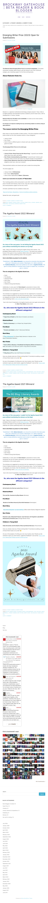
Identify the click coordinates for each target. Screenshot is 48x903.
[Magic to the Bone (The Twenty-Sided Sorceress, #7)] (40, 766)
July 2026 (5, 823)
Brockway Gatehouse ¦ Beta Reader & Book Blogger (24, 7)
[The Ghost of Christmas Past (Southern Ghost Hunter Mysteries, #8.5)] (16, 771)
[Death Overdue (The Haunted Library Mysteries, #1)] (35, 740)
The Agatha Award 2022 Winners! (19, 213)
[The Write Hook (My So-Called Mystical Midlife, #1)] (21, 743)
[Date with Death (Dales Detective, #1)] (11, 747)
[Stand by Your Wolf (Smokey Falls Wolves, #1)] (38, 775)
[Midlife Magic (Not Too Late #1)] (33, 740)
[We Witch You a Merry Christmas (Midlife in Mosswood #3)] (16, 751)
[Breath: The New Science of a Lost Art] (28, 736)
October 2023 (6, 828)
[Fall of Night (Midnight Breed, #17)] (16, 762)
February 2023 (6, 834)
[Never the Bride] (43, 740)
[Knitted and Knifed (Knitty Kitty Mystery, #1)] (9, 740)
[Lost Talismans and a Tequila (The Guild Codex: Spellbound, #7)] (4, 751)
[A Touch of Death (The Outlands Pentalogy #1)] (23, 775)
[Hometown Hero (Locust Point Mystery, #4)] (23, 741)
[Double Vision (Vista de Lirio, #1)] (31, 740)
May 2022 (5, 845)
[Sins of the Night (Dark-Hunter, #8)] (9, 775)
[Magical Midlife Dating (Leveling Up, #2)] (13, 766)
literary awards (35, 202)
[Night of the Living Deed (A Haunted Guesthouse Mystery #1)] (35, 736)
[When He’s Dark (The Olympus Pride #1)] (13, 758)
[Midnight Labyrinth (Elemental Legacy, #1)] (11, 762)
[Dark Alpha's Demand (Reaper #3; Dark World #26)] (43, 774)
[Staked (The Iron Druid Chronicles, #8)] (23, 771)
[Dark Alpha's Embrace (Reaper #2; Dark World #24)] (9, 778)
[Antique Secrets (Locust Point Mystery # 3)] (28, 740)
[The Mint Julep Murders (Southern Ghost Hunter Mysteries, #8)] (18, 778)
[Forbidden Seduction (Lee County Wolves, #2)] (35, 775)
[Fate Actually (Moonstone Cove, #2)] (35, 747)
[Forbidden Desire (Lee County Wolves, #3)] (33, 775)
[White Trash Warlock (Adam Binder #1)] (18, 766)
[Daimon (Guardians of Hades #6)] (4, 775)
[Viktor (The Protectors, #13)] (26, 751)
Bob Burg (5, 643)
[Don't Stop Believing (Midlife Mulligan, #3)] (28, 758)
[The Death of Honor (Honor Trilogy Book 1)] (16, 767)
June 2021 (5, 870)
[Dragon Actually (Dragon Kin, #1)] (21, 766)
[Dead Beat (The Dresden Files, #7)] (21, 770)
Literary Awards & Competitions (15, 200)
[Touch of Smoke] (26, 779)
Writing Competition (20, 203)
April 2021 (5, 874)
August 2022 (6, 839)
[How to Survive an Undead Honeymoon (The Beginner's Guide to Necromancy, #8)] (40, 771)
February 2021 (6, 879)
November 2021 (6, 859)
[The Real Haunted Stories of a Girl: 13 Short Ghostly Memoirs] (35, 767)
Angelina (8, 693)
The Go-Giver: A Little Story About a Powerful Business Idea (11, 640)
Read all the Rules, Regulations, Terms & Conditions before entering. (20, 192)
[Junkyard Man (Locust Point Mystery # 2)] (11, 743)
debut (18, 202)
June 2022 (5, 843)
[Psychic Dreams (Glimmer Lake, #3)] (31, 766)
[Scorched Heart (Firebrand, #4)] (33, 743)
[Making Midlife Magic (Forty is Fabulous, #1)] (16, 737)
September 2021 (7, 863)
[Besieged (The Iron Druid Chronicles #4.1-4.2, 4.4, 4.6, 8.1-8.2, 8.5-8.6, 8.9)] (33, 766)
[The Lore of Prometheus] (11, 771)
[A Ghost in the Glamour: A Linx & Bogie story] (38, 751)
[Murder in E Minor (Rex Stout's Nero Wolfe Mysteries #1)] (6, 740)
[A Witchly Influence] (38, 771)
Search (4, 791)
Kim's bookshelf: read (12, 637)
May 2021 (5, 872)
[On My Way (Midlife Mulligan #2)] (40, 762)
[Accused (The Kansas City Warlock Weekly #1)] (6, 747)
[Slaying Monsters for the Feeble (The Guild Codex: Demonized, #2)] (6, 755)
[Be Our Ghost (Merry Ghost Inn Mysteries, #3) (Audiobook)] (26, 740)
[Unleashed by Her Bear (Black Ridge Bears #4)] (9, 756)
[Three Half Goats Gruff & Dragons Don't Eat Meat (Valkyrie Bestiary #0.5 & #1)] (11, 755)
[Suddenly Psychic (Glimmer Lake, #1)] (18, 775)
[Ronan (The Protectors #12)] (35, 751)
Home (19, 17)
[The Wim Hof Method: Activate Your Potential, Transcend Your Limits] (18, 736)
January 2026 (6, 825)
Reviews (5, 815)
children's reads (21, 371)
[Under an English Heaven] (38, 736)
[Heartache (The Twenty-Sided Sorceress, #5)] (31, 771)
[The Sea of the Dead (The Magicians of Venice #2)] (13, 775)
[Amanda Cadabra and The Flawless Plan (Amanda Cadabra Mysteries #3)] (4, 778)
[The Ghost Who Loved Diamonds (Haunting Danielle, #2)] (28, 751)
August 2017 (6, 890)
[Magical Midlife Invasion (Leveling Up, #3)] (43, 762)
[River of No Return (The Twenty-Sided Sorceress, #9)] (4, 762)
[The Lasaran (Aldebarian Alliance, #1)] (38, 766)
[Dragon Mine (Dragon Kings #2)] (6, 758)
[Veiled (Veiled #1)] (43, 766)
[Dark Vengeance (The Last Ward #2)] (33, 748)
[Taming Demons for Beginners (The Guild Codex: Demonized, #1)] (18, 755)
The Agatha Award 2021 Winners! (18, 384)
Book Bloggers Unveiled (8, 803)
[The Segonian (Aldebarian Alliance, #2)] (28, 766)
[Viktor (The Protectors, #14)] (16, 779)
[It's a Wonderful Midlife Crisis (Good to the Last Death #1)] (40, 747)
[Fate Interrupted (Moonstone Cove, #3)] (18, 747)
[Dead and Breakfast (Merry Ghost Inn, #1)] (13, 743)
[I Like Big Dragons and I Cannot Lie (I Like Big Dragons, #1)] (11, 740)
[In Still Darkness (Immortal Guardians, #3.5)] (16, 755)
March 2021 (5, 877)
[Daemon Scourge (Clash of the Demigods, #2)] (4, 747)
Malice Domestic (24, 251)
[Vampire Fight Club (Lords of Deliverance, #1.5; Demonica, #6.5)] (31, 755)
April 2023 (5, 830)
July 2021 (5, 868)
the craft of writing (7, 817)
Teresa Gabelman (9, 679)
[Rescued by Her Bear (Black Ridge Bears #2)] (38, 756)
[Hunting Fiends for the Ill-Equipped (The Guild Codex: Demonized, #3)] (21, 751)
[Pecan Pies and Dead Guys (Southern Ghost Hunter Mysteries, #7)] (28, 778)
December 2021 (6, 856)
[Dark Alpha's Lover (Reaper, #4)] (40, 775)
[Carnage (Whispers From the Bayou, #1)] (33, 736)
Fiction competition (26, 202)
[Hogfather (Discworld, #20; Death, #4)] (9, 750)
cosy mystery (37, 371)
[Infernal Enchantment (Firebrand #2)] (33, 751)
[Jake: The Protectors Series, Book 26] (4, 677)
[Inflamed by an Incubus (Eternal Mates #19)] (16, 748)
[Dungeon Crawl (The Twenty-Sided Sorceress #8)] (13, 762)
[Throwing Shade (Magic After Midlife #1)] (31, 736)
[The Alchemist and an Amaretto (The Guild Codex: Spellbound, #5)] (40, 758)
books (14, 371)
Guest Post (5, 806)
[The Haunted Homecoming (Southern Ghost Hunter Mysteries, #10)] (40, 751)
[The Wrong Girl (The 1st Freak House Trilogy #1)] (26, 762)
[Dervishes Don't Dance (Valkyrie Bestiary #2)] (6, 751)
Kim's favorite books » (40, 781)
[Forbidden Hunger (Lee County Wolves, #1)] (6, 778)
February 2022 (6, 852)
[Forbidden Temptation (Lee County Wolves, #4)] (31, 775)
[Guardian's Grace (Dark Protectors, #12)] (35, 771)
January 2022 (6, 854)
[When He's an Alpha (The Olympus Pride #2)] (31, 751)
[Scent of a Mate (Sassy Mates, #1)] (18, 740)
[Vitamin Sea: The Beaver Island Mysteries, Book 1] (9, 770)
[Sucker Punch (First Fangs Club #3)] (26, 755)
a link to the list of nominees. (22, 299)
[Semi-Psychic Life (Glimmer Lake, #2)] (28, 771)
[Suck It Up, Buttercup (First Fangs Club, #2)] (33, 762)
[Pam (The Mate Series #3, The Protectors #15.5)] (28, 762)
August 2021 (6, 865)
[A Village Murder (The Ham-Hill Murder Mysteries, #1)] (21, 740)
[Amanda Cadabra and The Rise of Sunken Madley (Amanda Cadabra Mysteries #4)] (26, 775)
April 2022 (5, 848)
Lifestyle (5, 808)
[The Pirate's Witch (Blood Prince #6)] (31, 778)
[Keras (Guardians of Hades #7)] (6, 775)
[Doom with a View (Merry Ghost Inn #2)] (4, 743)
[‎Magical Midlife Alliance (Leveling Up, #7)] (16, 741)
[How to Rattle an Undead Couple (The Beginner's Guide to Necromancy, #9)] (4, 771)
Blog (23, 17)
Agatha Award (9, 371)
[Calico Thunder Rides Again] (9, 767)
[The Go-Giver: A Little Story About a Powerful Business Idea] (4, 640)
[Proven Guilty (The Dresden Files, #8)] (23, 762)
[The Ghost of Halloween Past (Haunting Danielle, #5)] (28, 743)
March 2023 (5, 832)
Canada (15, 202)
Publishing (5, 812)
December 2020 (6, 883)
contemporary (30, 371)
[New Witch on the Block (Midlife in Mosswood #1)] (4, 766)
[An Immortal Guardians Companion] (23, 747)
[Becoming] (35, 745)
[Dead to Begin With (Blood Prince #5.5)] (18, 771)
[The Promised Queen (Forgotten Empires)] (38, 758)
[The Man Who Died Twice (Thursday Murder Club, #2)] (38, 740)
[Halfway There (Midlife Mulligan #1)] (11, 766)
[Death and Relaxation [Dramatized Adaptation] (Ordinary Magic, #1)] (40, 736)
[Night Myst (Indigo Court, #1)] (21, 778)
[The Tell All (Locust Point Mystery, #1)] (31, 743)
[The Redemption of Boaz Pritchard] (18, 751)
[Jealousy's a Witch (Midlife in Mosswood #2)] (40, 755)
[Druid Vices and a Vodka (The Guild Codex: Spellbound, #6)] (43, 751)
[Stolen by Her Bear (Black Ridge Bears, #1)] (9, 760)
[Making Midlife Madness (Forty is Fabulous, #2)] (13, 737)
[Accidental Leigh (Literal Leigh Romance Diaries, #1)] (13, 778)
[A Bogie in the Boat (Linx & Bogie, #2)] (40, 743)
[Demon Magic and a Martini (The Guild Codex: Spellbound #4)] (6, 762)
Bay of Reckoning (9, 336)
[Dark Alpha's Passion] (38, 743)
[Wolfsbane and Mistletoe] (11, 751)
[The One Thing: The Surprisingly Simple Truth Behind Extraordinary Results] (16, 743)
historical (5, 373)
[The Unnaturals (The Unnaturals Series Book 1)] (35, 762)
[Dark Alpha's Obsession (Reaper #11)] (43, 758)
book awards (9, 202)
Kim (14, 40)
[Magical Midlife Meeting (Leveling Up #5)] (11, 758)
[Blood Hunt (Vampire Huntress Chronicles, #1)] (23, 758)
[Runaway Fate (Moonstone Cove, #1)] (38, 747)
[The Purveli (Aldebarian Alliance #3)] (31, 747)
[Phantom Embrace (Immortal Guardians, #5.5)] (13, 755)
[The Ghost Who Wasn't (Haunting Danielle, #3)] (43, 747)
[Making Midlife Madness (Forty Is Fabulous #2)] (9, 747)
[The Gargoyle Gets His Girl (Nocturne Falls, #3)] (11, 775)
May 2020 (5, 885)
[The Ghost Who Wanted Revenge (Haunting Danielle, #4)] (13, 747)
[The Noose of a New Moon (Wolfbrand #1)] (21, 755)
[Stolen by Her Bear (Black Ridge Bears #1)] (43, 743)
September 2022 (7, 836)
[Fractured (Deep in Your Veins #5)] (31, 758)
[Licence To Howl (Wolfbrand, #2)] (23, 743)
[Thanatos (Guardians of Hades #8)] (35, 760)
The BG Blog (12, 203)
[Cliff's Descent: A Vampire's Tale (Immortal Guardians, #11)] (43, 755)
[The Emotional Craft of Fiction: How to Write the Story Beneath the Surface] (13, 752)
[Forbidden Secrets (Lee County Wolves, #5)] (28, 775)
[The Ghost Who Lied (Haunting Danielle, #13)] (11, 736)
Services (28, 17)
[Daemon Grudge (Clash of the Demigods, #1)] (31, 763)
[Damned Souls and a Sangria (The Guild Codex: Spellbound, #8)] (21, 747)
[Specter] (26, 771)
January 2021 (6, 881)
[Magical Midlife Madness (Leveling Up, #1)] (21, 775)
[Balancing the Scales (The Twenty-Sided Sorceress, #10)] (26, 758)
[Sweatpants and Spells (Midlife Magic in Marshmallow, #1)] (33, 755)
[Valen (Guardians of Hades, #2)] (4, 710)
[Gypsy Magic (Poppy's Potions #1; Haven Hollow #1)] (35, 755)
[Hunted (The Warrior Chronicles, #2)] (11, 779)
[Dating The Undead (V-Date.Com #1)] (9, 743)
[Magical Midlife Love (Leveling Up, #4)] (18, 762)
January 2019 (6, 888)
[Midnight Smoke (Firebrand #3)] (26, 747)
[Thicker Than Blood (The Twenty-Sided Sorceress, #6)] (6, 771)
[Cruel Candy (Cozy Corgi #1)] (13, 740)
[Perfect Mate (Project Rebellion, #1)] (28, 755)
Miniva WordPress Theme (26, 898)
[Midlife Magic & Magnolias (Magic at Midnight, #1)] (40, 741)
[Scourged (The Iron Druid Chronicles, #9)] (13, 770)
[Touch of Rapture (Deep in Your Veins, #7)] (26, 743)
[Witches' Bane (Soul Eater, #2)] (18, 758)
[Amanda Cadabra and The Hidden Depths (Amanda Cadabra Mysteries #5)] (16, 775)
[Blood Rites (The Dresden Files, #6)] (33, 770)
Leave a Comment (7, 205)
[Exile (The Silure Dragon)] (23, 778)
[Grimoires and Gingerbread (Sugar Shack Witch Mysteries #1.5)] (38, 762)
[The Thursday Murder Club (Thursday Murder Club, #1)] (23, 751)
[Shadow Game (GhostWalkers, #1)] (4, 740)
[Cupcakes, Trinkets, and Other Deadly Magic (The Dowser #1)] (21, 758)
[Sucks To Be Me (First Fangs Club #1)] (6, 766)
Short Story (27, 373)
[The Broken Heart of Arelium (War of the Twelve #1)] (28, 747)
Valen (7, 707)
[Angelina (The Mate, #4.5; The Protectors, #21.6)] (4, 695)
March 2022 (5, 850)
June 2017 (5, 892)
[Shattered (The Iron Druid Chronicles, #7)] (43, 771)
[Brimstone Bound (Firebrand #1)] (4, 755)
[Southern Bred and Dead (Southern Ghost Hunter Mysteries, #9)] (23, 755)
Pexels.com (30, 108)
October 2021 (6, 861)
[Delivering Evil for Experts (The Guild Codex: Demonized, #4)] (18, 743)
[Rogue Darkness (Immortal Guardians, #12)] (43, 736)
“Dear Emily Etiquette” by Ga (10, 509)
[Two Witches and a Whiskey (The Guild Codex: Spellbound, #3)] (21, 762)
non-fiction (20, 373)
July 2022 (5, 841)
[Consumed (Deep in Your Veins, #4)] (26, 766)
